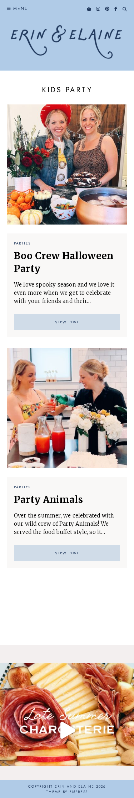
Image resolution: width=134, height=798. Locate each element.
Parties (22, 243)
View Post (67, 322)
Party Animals (48, 499)
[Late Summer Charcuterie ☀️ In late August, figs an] (67, 730)
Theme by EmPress (67, 791)
